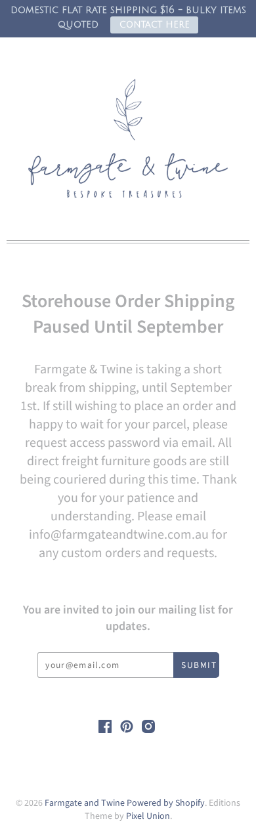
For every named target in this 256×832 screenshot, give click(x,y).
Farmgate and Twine (85, 803)
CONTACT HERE (154, 25)
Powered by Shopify (166, 803)
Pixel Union (148, 816)
